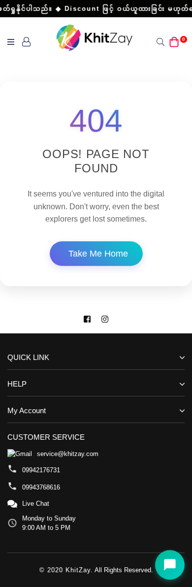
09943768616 (41, 487)
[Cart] (174, 41)
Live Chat (35, 503)
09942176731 (41, 470)
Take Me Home (98, 254)
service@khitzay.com (67, 453)
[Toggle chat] (170, 565)
